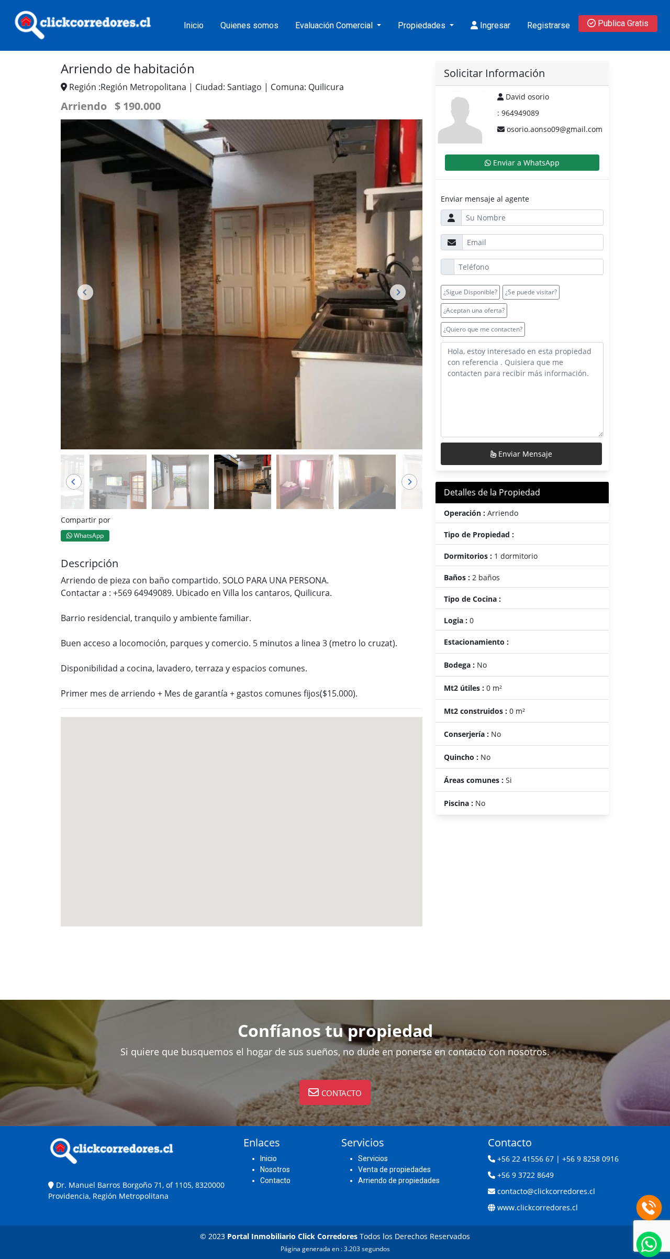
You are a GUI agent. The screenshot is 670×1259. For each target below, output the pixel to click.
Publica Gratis (622, 23)
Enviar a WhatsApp (525, 163)
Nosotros (275, 1169)
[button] (335, 1092)
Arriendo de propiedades (399, 1180)
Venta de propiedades (394, 1169)
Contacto (275, 1180)
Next (398, 292)
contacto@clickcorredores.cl (546, 1191)
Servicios (373, 1158)
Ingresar (494, 25)
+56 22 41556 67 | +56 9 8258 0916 (558, 1159)
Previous (85, 292)
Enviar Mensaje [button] (524, 454)
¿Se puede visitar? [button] (531, 292)
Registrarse (548, 25)
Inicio (194, 25)
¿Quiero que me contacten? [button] (482, 329)
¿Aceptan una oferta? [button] (474, 310)
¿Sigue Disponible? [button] (470, 292)
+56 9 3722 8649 (525, 1175)
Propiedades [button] (423, 25)
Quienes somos (249, 25)
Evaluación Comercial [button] (335, 25)
